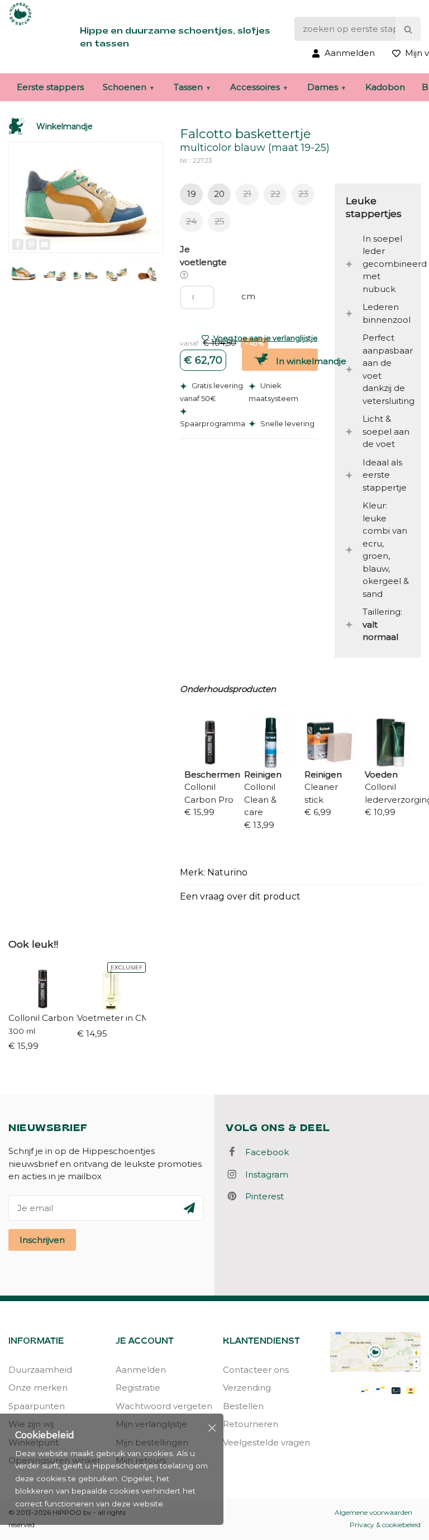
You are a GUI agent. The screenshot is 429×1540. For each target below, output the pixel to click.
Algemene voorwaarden (373, 1512)
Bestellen (243, 1406)
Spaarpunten (36, 1406)
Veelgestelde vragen (266, 1442)
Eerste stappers (50, 87)
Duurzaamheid (40, 1369)
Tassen (188, 87)
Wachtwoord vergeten (161, 1406)
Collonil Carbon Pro (42, 1017)
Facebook (264, 1152)
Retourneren (250, 1424)
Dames (322, 87)
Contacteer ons (256, 1369)
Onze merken (38, 1387)
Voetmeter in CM (111, 1017)
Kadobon (385, 87)
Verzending (247, 1387)
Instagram (263, 1174)
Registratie (138, 1387)
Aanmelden (141, 1369)
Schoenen (124, 87)
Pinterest (261, 1196)
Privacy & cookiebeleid (385, 1524)
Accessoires (255, 87)
